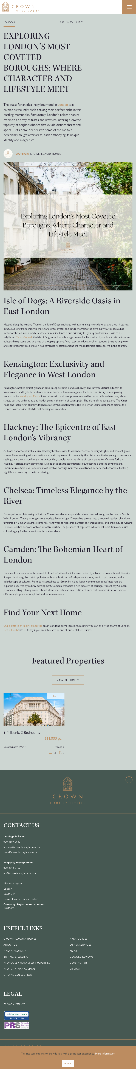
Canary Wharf (24, 337)
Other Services (80, 944)
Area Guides (78, 938)
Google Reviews (82, 956)
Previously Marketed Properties (27, 962)
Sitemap (75, 968)
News (74, 950)
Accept (68, 1063)
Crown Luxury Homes (20, 938)
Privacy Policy (14, 1004)
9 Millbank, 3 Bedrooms (22, 732)
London (63, 104)
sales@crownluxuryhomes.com (21, 852)
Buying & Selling (16, 956)
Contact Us (78, 962)
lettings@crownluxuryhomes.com (22, 847)
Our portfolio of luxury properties (23, 626)
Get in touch (11, 630)
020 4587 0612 (12, 841)
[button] (129, 6)
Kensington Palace (30, 396)
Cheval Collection (18, 974)
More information (105, 1053)
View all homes (68, 680)
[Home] (27, 6)
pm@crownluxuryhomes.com (20, 873)
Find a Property (15, 950)
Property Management (20, 968)
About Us (10, 944)
